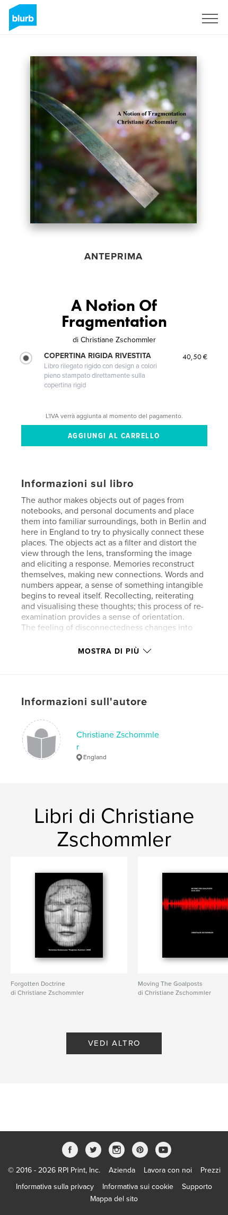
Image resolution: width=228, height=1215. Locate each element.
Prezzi (210, 1170)
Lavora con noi (168, 1170)
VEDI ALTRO (114, 1043)
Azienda (122, 1170)
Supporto (197, 1186)
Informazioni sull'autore (84, 702)
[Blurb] (21, 22)
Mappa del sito (114, 1198)
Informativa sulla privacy (55, 1186)
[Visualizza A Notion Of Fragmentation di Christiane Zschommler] (113, 139)
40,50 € (194, 356)
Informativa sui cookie (137, 1186)
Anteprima (113, 256)
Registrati (166, 18)
